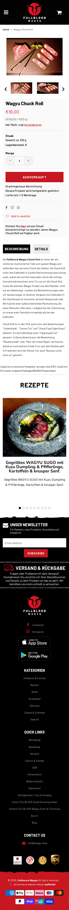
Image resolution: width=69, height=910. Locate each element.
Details (41, 249)
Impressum (35, 788)
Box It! (34, 815)
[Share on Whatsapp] (18, 208)
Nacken (34, 685)
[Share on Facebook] (8, 208)
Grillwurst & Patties (35, 678)
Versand (34, 753)
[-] (10, 160)
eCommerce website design (34, 884)
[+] (28, 160)
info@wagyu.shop (37, 843)
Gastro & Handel (34, 760)
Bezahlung (34, 746)
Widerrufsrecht (34, 781)
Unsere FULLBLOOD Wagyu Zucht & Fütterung (34, 808)
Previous (6, 89)
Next (63, 89)
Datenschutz (35, 774)
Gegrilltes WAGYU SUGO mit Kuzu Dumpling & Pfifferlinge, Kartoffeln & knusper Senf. (34, 467)
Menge (10, 153)
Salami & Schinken (34, 712)
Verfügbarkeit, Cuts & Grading (34, 795)
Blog (34, 822)
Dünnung (34, 705)
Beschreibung (16, 249)
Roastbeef (34, 698)
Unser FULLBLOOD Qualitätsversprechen (34, 802)
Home (6, 29)
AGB (34, 767)
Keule (35, 691)
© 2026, (33, 880)
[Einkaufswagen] (60, 12)
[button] (20, 508)
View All (34, 719)
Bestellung (34, 739)
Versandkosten (33, 124)
